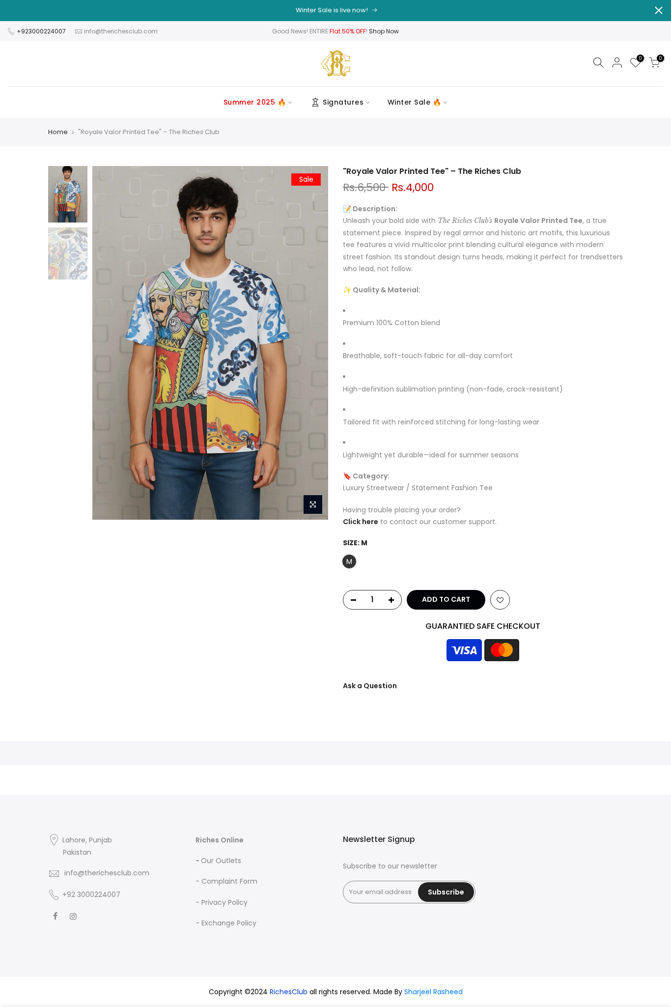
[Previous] (109, 343)
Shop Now (384, 31)
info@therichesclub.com (121, 31)
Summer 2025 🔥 (255, 102)
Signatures (343, 102)
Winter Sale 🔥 (415, 102)
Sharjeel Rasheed (433, 992)
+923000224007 (42, 31)
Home (58, 132)
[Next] (311, 343)
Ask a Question (370, 686)
